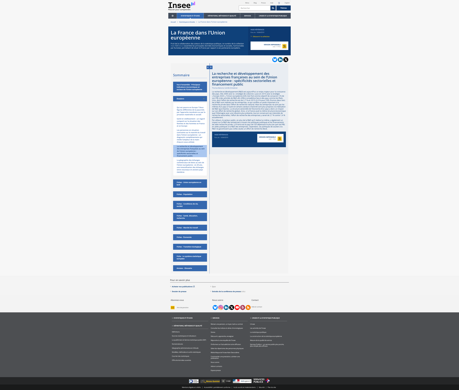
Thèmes (283, 8)
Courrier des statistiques (180, 356)
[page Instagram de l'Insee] (220, 307)
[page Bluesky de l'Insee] (215, 307)
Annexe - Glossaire (184, 268)
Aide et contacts (216, 366)
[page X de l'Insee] (231, 307)
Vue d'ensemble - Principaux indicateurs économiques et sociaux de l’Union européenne (189, 87)
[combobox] (265, 7)
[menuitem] (172, 16)
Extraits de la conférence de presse (226, 291)
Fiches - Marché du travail (187, 227)
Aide (271, 3)
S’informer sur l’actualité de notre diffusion (226, 344)
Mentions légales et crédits (191, 387)
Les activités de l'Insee (258, 328)
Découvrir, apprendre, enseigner (222, 336)
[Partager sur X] (285, 59)
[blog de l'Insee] (243, 307)
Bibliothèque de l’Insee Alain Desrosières (225, 352)
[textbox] (254, 7)
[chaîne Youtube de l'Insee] (237, 307)
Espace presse (216, 370)
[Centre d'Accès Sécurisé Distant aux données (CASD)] (226, 383)
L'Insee (252, 324)
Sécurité (262, 387)
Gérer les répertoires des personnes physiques (227, 348)
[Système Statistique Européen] (194, 383)
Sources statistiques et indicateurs (184, 336)
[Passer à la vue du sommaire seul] (211, 67)
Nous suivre (215, 362)
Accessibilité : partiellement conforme (217, 387)
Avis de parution (183, 307)
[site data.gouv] (242, 383)
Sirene (213, 332)
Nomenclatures (177, 344)
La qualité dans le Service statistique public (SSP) (189, 340)
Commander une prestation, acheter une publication (225, 357)
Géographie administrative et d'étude (185, 348)
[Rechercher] (273, 7)
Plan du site (272, 387)
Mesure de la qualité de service (261, 340)
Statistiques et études (190, 16)
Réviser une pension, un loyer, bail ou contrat (227, 324)
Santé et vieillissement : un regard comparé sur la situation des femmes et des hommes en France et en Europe (191, 122)
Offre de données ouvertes (181, 360)
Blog (255, 3)
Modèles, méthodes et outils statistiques (186, 352)
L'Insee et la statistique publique (273, 16)
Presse (263, 3)
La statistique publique (258, 332)
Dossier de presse (179, 291)
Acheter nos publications (182, 286)
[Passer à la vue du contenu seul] (208, 67)
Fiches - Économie (184, 237)
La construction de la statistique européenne (266, 336)
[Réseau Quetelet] (210, 383)
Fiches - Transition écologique (189, 247)
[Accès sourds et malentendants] (279, 4)
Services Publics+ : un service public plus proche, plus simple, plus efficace (267, 345)
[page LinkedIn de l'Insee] (226, 307)
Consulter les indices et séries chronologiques (227, 328)
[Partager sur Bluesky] (274, 59)
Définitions (176, 332)
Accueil (173, 22)
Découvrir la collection (261, 36)
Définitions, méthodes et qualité (222, 16)
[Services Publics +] (261, 383)
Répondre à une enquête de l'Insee (223, 340)
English (287, 3)
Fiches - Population (184, 194)
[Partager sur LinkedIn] (280, 60)
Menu (247, 3)
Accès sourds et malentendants (244, 387)
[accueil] (172, 16)
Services (247, 16)
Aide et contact (256, 307)
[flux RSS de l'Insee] (248, 307)
